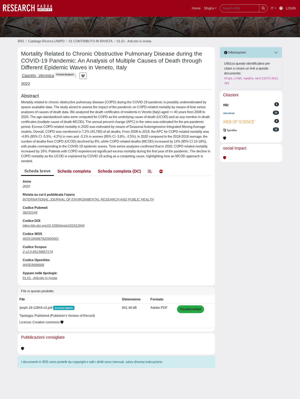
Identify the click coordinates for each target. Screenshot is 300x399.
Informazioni (236, 52)
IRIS (21, 41)
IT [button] (272, 8)
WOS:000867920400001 (41, 239)
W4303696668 (33, 265)
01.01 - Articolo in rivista (134, 41)
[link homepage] (29, 8)
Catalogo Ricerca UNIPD (46, 41)
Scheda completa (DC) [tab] (119, 171)
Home (196, 8)
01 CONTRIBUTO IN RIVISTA (91, 41)
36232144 (30, 212)
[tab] (150, 171)
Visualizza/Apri (190, 309)
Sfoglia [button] (209, 8)
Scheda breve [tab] (37, 171)
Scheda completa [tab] (74, 171)
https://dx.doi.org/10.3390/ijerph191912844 (53, 225)
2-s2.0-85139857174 (38, 252)
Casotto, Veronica (38, 75)
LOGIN (291, 8)
